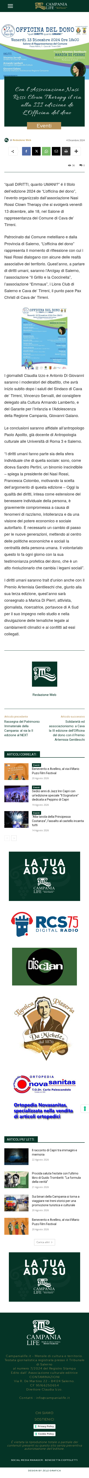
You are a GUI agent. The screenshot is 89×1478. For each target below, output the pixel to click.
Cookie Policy (46, 1433)
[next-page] (14, 838)
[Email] (56, 151)
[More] (76, 151)
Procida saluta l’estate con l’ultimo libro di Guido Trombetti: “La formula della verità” (56, 1177)
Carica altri (43, 1242)
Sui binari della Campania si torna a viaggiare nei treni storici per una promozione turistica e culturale (55, 1201)
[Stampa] (66, 151)
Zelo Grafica (52, 1470)
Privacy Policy (46, 1426)
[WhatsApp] (46, 151)
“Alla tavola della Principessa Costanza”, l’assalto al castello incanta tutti (58, 821)
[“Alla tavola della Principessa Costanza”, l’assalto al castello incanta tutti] (16, 819)
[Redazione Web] (7, 140)
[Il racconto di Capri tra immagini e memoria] (16, 1156)
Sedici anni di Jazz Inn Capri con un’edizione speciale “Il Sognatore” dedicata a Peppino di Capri (55, 795)
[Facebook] (26, 151)
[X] (36, 151)
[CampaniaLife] (51, 6)
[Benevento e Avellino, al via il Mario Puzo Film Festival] (16, 771)
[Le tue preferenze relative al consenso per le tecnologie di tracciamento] (85, 1109)
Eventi (44, 125)
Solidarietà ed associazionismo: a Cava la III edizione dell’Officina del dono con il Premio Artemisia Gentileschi (67, 731)
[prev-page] (7, 838)
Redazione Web (22, 140)
